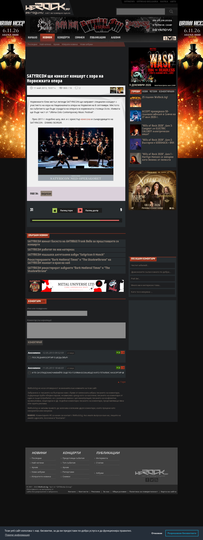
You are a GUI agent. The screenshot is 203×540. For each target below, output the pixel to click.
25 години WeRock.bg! (155, 97)
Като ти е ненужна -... (142, 291)
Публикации (98, 37)
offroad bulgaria (147, 1)
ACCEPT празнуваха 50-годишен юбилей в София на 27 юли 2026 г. (159, 114)
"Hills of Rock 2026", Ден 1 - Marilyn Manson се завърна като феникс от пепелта (158, 157)
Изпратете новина (41, 476)
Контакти (83, 491)
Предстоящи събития (73, 458)
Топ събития (69, 462)
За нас (106, 491)
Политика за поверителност (143, 491)
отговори (70, 353)
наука (164, 1)
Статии (99, 462)
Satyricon (46, 193)
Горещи (135, 91)
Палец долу (91, 210)
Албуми (115, 37)
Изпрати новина (70, 44)
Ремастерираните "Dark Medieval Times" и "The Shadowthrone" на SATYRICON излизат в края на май (69, 261)
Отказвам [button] (156, 533)
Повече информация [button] (17, 535)
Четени (153, 91)
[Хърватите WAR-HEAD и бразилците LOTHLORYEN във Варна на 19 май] (113, 90)
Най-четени (45, 44)
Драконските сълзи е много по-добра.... (151, 271)
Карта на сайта (168, 491)
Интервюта (102, 458)
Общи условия (119, 491)
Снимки (80, 37)
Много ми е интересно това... (146, 285)
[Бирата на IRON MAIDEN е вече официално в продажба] (120, 90)
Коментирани (166, 91)
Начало (32, 37)
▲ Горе (122, 381)
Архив (56, 44)
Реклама (95, 491)
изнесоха (86, 119)
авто (173, 1)
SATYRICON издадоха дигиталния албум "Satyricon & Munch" (66, 254)
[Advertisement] (74, 58)
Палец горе (66, 210)
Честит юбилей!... (140, 265)
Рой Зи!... (135, 278)
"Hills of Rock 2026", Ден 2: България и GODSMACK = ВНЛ (158, 141)
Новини (47, 37)
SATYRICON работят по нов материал (51, 249)
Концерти (63, 37)
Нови (145, 91)
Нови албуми (86, 44)
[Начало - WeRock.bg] (47, 14)
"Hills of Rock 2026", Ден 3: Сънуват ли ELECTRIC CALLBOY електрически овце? (157, 130)
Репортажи (68, 471)
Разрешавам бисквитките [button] (182, 533)
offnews (129, 1)
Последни (32, 44)
